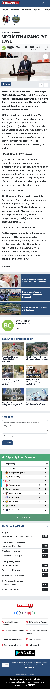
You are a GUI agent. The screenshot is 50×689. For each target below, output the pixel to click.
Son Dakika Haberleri (12, 645)
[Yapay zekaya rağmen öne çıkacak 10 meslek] (37, 395)
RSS (6, 665)
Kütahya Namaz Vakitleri (14, 630)
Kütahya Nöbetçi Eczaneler (10, 623)
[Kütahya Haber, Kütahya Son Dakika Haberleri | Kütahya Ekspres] (11, 3)
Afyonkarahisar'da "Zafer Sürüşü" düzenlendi (10, 359)
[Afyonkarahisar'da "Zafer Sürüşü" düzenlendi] (13, 349)
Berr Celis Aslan (23, 323)
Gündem (26, 10)
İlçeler (37, 10)
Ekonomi (15, 10)
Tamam (31, 686)
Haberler (5, 32)
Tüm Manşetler (35, 639)
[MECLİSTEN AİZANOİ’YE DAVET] (25, 66)
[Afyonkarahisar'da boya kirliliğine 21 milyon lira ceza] (13, 395)
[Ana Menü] (46, 3)
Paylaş (7, 84)
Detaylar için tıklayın (25, 517)
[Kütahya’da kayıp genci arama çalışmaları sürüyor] (13, 372)
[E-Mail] (18, 329)
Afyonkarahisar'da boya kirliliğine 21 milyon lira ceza (12, 405)
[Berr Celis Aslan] (8, 325)
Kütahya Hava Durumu (38, 622)
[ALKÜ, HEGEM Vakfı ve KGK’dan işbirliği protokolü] (37, 372)
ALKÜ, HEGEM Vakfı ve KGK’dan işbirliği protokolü (35, 382)
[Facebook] (16, 613)
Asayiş (5, 10)
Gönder (7, 443)
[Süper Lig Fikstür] (47, 526)
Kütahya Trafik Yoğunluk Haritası (37, 632)
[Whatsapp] (34, 613)
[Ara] (43, 3)
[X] (21, 613)
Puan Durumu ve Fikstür (13, 639)
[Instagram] (25, 613)
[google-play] (25, 653)
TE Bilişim (30, 675)
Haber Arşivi (34, 645)
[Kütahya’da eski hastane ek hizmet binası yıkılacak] (37, 349)
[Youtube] (29, 613)
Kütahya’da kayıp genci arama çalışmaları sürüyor (12, 382)
